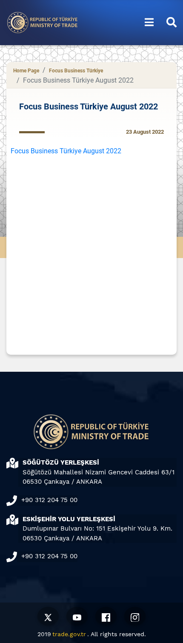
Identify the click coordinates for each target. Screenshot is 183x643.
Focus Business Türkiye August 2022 (66, 151)
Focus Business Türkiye (76, 71)
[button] (149, 22)
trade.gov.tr (69, 634)
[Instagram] (135, 616)
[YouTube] (77, 616)
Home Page (26, 71)
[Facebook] (106, 616)
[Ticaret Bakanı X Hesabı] (48, 616)
